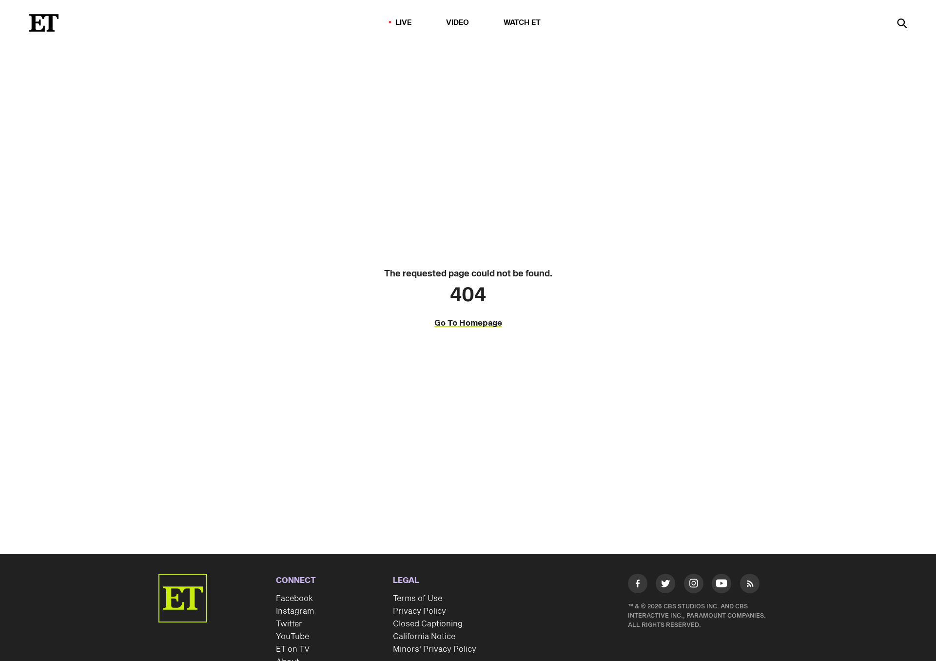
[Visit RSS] (750, 585)
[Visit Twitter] (665, 585)
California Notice (424, 636)
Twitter (289, 624)
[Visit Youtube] (721, 583)
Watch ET (522, 22)
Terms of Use (417, 598)
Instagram (295, 611)
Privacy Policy (419, 611)
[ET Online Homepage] (43, 23)
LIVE (403, 22)
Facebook (294, 598)
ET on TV (293, 649)
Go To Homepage (468, 323)
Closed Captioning (428, 624)
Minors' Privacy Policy (434, 649)
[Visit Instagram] (693, 585)
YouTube (292, 636)
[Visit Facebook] (637, 585)
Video (457, 22)
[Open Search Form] (902, 24)
